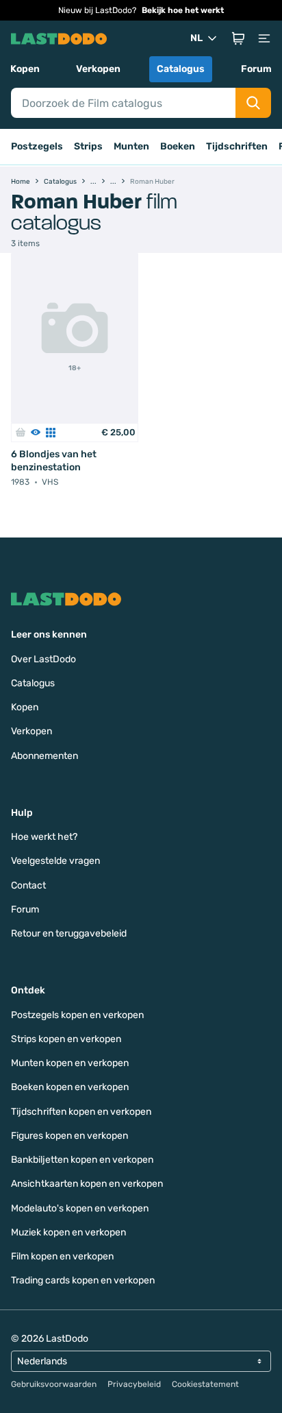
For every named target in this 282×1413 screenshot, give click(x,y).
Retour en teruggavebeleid (69, 933)
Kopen (25, 69)
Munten (131, 146)
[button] (238, 38)
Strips (88, 146)
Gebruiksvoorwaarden (54, 1384)
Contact (28, 885)
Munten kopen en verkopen (70, 1063)
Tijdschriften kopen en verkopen (81, 1112)
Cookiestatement (205, 1384)
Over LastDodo (43, 659)
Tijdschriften (237, 146)
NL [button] (196, 38)
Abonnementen (44, 756)
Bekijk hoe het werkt (183, 10)
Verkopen (98, 69)
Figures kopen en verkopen (69, 1136)
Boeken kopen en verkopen (70, 1087)
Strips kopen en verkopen (66, 1039)
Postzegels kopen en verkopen (77, 1015)
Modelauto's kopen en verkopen (80, 1208)
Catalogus (181, 69)
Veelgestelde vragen (55, 861)
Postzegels (37, 146)
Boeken (177, 146)
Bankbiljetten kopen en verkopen (82, 1160)
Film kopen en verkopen (62, 1256)
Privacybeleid (134, 1384)
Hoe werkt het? (44, 837)
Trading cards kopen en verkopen (83, 1280)
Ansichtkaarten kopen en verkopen (87, 1183)
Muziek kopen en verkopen (68, 1232)
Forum (256, 69)
